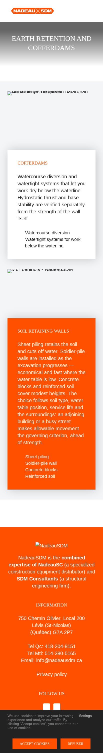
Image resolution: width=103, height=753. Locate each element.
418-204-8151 (60, 646)
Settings (86, 716)
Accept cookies (35, 744)
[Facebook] (46, 707)
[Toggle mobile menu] (94, 11)
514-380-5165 (60, 653)
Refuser (75, 744)
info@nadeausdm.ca (59, 660)
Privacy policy (51, 674)
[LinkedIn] (56, 707)
